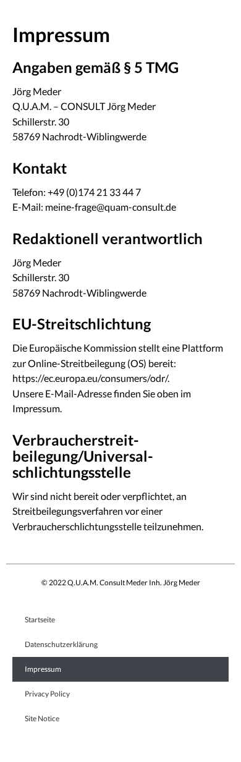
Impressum (43, 669)
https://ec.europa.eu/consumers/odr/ (89, 378)
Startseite (40, 619)
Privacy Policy (47, 693)
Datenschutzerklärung (61, 644)
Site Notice (42, 718)
